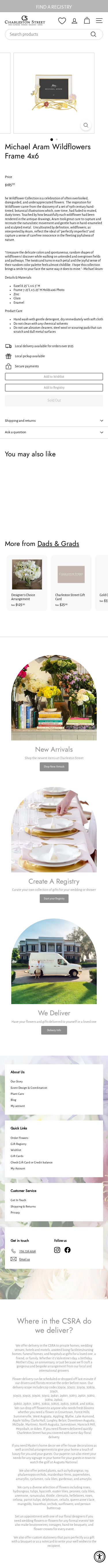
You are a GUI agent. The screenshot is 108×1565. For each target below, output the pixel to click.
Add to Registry (54, 387)
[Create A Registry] (54, 829)
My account (18, 1105)
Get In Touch (18, 1200)
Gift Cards (17, 1156)
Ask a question (15, 432)
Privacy (15, 1212)
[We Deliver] (54, 961)
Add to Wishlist (54, 376)
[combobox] (54, 34)
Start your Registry (54, 898)
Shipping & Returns (23, 1206)
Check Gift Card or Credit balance (31, 1162)
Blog (13, 1099)
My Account (18, 1168)
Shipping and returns (20, 421)
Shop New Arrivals (54, 766)
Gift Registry (18, 1144)
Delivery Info (54, 1030)
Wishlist (16, 1150)
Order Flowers (19, 1137)
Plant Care (17, 1093)
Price (8, 177)
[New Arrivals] (54, 697)
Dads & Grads (58, 543)
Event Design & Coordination (29, 1087)
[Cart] (87, 20)
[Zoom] (86, 125)
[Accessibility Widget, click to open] (99, 1556)
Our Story (17, 1081)
